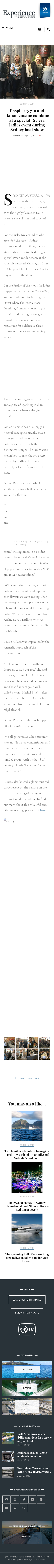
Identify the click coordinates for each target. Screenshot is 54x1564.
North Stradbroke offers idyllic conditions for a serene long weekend (34, 1437)
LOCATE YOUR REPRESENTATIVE (27, 1300)
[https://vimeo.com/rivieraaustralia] (15, 1508)
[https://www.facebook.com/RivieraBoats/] (6, 1499)
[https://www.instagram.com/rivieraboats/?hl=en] (15, 1499)
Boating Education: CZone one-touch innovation (32, 1454)
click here (40, 810)
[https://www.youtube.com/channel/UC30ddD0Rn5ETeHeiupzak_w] (6, 1508)
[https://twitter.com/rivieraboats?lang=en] (24, 1499)
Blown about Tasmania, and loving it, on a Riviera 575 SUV (34, 1470)
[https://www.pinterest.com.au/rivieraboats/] (41, 1499)
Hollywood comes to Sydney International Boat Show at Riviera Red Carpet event (27, 1206)
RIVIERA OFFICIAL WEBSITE (27, 1313)
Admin (17, 135)
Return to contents (27, 1078)
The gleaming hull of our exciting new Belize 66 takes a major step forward (27, 1257)
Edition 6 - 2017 (27, 104)
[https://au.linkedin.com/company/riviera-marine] (32, 1499)
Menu (10, 28)
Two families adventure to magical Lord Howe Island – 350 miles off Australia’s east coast (27, 1154)
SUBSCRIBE (27, 1536)
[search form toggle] (48, 29)
